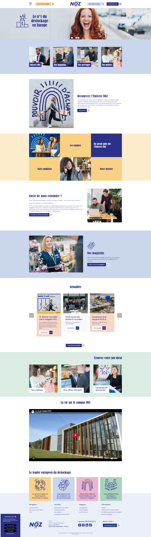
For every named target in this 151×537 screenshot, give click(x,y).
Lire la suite (44, 332)
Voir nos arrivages (86, 59)
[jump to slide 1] (72, 38)
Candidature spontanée (61, 514)
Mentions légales (106, 514)
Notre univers (38, 59)
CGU (68, 532)
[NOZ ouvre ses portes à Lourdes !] (75, 303)
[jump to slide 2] (74, 38)
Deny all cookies (10, 528)
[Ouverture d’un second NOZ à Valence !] (102, 303)
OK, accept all (10, 525)
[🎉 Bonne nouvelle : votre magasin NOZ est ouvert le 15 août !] (49, 303)
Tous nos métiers (110, 57)
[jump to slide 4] (78, 38)
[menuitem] (30, 3)
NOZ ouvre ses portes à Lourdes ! (74, 318)
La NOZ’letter (83, 512)
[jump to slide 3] (76, 38)
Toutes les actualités (73, 345)
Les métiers (57, 512)
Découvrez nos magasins (96, 264)
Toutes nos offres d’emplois (39, 214)
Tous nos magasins (62, 59)
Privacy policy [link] (10, 533)
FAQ (30, 512)
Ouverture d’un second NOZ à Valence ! (99, 319)
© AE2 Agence (75, 534)
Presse (103, 508)
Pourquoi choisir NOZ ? (36, 510)
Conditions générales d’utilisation (111, 512)
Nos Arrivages (83, 510)
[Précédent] (31, 315)
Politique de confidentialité (110, 510)
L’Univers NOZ (33, 508)
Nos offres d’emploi (110, 60)
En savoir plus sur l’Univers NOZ (102, 145)
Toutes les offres (59, 510)
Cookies (83, 532)
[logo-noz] (75, 4)
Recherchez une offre (61, 508)
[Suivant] (119, 315)
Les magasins (83, 508)
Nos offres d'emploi (94, 4)
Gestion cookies (89, 532)
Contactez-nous (112, 4)
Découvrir (82, 110)
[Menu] (30, 3)
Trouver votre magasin (43, 4)
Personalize (10, 531)
